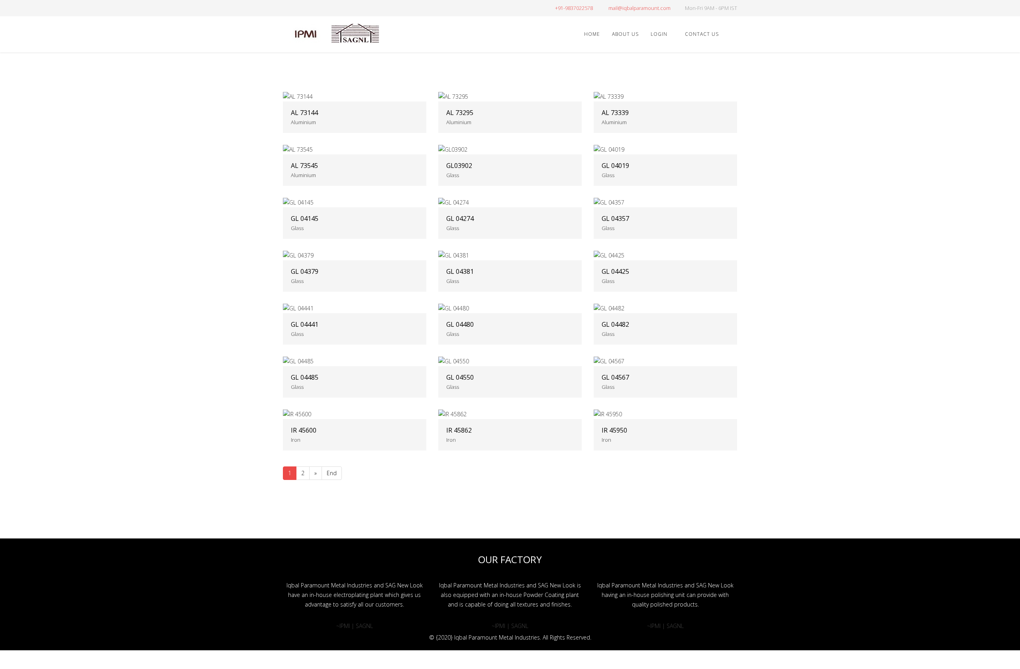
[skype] (335, 8)
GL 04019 (615, 165)
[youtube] (316, 8)
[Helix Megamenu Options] (734, 33)
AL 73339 (615, 112)
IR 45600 (303, 430)
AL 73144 (304, 112)
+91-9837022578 (574, 8)
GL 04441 (304, 324)
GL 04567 (615, 377)
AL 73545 (304, 165)
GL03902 (459, 165)
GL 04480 (460, 324)
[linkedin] (326, 8)
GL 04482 (615, 324)
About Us (625, 34)
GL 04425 (615, 271)
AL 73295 (459, 112)
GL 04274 (460, 218)
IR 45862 (459, 430)
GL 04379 (304, 271)
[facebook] (286, 8)
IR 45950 (614, 430)
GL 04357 (615, 218)
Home (592, 34)
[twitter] (296, 8)
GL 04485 (304, 377)
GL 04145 (304, 218)
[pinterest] (306, 8)
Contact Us (702, 34)
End (332, 473)
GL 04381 (460, 271)
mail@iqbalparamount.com (639, 8)
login (659, 34)
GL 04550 (460, 377)
